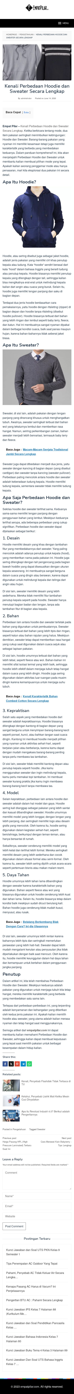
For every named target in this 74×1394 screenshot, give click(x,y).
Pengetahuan (19, 1129)
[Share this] (5, 1063)
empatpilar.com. (30, 1386)
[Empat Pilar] (37, 7)
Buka (26, 112)
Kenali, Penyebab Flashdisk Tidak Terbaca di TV (46, 1082)
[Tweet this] (11, 1063)
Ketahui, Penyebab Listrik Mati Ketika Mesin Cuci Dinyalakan (45, 1098)
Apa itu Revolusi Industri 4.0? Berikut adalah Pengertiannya (46, 1113)
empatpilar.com (37, 1030)
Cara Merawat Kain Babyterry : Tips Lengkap (56, 1141)
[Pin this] (17, 1063)
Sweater (41, 1129)
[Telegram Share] (23, 1063)
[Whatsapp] (29, 1063)
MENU (66, 23)
